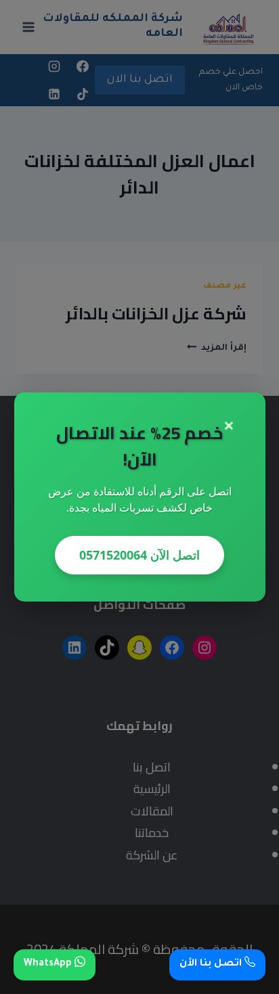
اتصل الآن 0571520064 (139, 555)
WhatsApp (49, 964)
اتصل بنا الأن (211, 964)
